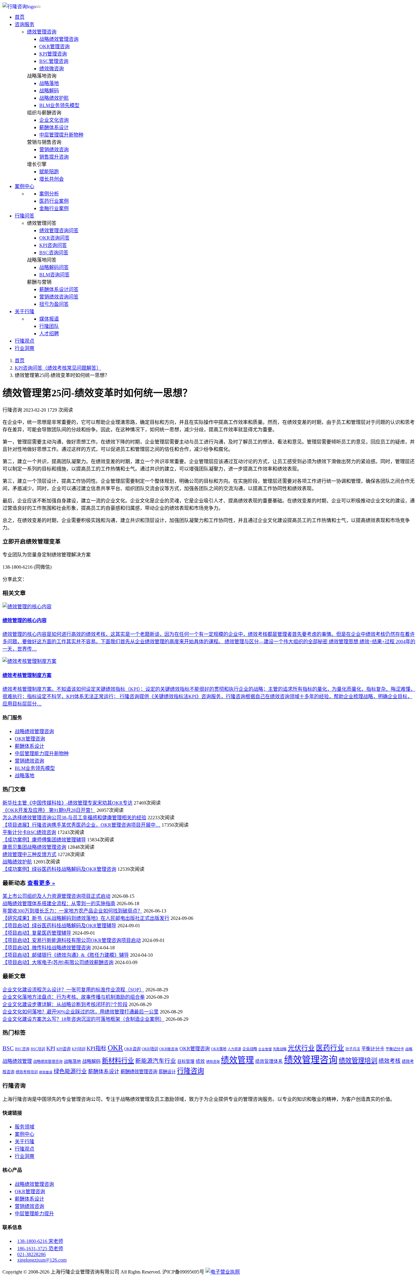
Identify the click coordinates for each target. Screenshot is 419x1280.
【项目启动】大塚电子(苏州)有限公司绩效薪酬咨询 (57, 962)
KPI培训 (78, 1049)
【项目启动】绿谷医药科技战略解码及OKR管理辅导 (59, 925)
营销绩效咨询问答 (59, 296)
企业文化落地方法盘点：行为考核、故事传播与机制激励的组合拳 (73, 997)
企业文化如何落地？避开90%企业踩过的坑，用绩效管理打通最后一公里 (80, 1011)
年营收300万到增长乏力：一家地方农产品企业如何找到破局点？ (72, 910)
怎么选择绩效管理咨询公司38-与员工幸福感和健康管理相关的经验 (74, 817)
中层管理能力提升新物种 (42, 753)
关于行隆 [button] (24, 311)
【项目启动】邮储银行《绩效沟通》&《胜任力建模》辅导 (65, 955)
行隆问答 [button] (24, 215)
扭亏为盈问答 (54, 304)
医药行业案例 (54, 201)
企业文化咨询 (54, 120)
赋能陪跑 (49, 171)
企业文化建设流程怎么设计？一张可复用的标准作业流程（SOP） (73, 989)
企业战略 (249, 1049)
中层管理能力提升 (34, 1213)
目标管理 (185, 1061)
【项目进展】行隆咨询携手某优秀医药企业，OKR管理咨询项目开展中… (81, 825)
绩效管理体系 (269, 1061)
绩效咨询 (213, 1061)
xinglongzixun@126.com (42, 1260)
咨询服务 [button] (24, 24)
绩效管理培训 (358, 1060)
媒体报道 (49, 318)
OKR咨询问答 (54, 237)
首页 (20, 17)
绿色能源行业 (70, 1071)
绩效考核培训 (27, 1072)
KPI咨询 (63, 1049)
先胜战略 (279, 1049)
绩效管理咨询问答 (59, 230)
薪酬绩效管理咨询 (139, 1071)
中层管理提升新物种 (61, 134)
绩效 (200, 1061)
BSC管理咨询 (53, 61)
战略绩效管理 (17, 1061)
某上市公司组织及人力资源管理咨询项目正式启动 (56, 896)
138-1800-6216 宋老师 (40, 1241)
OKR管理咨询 (54, 46)
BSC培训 (38, 1049)
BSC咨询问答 (53, 252)
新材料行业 (118, 1060)
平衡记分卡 (395, 1049)
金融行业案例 (54, 208)
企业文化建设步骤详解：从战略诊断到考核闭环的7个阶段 (65, 1004)
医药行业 (330, 1048)
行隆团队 (49, 326)
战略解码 (49, 90)
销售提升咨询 (54, 157)
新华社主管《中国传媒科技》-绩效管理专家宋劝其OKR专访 (67, 802)
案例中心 (24, 1134)
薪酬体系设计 (54, 127)
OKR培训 (150, 1049)
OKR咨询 (132, 1049)
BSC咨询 (22, 1049)
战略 (409, 1049)
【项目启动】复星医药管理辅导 (36, 933)
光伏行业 (301, 1048)
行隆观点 (24, 341)
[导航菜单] (38, 7)
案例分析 (49, 193)
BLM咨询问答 (54, 274)
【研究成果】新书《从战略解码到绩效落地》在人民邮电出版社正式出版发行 (85, 918)
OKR (115, 1048)
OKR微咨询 (168, 1049)
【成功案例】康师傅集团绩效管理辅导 (44, 839)
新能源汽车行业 (155, 1061)
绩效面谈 (45, 1072)
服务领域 (24, 1126)
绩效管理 (237, 1060)
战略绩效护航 (54, 98)
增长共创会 (51, 179)
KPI (50, 1048)
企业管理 (265, 1049)
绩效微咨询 (51, 68)
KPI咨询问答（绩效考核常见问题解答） (58, 368)
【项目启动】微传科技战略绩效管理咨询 (46, 947)
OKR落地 (218, 1049)
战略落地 (49, 83)
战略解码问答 (54, 267)
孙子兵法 (352, 1049)
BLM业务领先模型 (59, 105)
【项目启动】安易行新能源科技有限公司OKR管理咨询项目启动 (71, 940)
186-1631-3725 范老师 (40, 1248)
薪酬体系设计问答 (59, 289)
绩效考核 (390, 1061)
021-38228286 (31, 1254)
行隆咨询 (190, 1071)
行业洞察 (24, 348)
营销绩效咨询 (54, 149)
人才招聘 (49, 333)
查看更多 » (41, 883)
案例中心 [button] (24, 186)
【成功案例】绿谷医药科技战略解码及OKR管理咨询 (59, 869)
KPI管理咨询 (53, 53)
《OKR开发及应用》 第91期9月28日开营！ (48, 810)
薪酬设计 (167, 1071)
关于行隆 (24, 1141)
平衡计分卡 (372, 1048)
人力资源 (234, 1049)
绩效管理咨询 (41, 31)
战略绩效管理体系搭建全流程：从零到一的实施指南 (58, 903)
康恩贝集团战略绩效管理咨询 (34, 847)
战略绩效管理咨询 (59, 39)
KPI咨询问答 (53, 245)
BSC (8, 1048)
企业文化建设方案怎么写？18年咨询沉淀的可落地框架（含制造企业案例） (83, 1019)
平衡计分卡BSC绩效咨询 (29, 832)
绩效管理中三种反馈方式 (29, 854)
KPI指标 (96, 1048)
